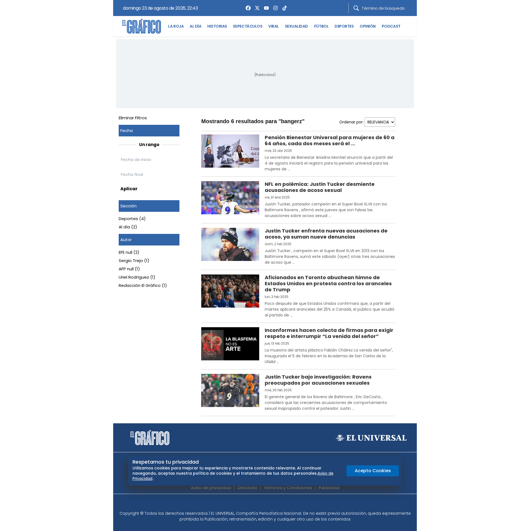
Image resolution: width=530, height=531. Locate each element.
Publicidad (329, 487)
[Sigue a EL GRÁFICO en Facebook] (259, 504)
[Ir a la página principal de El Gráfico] (141, 26)
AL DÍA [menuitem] (195, 26)
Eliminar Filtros (133, 118)
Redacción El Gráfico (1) (143, 285)
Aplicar (128, 189)
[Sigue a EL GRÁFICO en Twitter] (263, 504)
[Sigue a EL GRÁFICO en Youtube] (271, 504)
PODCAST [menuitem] (391, 26)
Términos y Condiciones (288, 487)
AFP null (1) (129, 269)
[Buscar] (356, 8)
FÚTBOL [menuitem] (321, 26)
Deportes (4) (132, 218)
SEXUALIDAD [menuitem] (296, 26)
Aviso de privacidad (211, 487)
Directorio (247, 487)
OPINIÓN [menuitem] (368, 26)
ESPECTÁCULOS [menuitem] (247, 26)
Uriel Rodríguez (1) (137, 277)
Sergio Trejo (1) (134, 260)
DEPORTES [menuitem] (344, 26)
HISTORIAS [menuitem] (217, 26)
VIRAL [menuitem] (273, 26)
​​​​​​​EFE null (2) (129, 252)
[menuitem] (246, 8)
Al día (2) (128, 227)
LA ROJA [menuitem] (176, 26)
